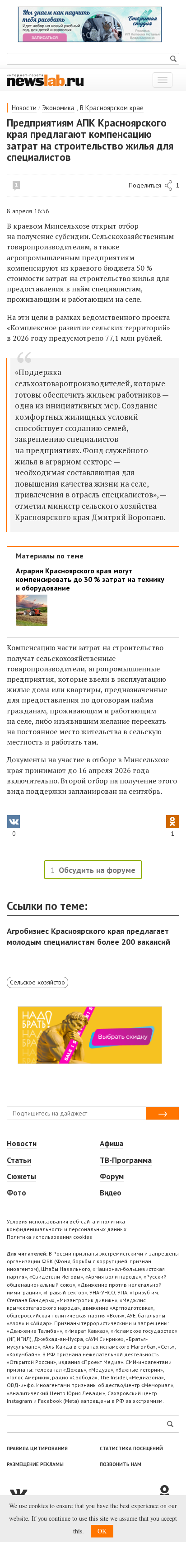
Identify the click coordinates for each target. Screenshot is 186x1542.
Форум (112, 1176)
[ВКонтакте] (82, 1493)
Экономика (58, 107)
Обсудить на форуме (97, 870)
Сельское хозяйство (37, 982)
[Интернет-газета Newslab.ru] (45, 79)
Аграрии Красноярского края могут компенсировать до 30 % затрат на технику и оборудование (90, 579)
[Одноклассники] (168, 1493)
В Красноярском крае (112, 107)
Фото (16, 1193)
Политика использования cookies (49, 1236)
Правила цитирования (37, 1448)
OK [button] (102, 1531)
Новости (24, 107)
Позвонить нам (120, 1464)
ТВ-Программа (126, 1160)
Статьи (19, 1160)
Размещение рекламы (35, 1464)
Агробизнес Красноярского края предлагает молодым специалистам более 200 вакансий (88, 936)
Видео (110, 1193)
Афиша (111, 1143)
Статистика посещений (131, 1448)
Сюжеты (21, 1176)
